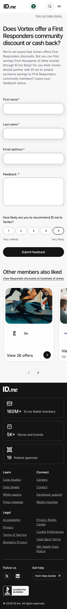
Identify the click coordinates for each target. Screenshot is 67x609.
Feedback (11, 174)
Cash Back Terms (48, 539)
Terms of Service (15, 535)
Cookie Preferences (50, 532)
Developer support (49, 494)
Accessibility (11, 520)
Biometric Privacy (15, 542)
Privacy (8, 527)
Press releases (13, 502)
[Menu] (59, 6)
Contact (41, 487)
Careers (41, 480)
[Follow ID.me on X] (7, 576)
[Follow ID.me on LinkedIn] (18, 576)
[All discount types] (33, 6)
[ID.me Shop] (12, 6)
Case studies (12, 480)
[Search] (50, 6)
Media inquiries (47, 502)
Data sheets (11, 487)
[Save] (46, 294)
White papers (12, 494)
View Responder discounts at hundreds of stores (33, 278)
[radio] (8, 231)
